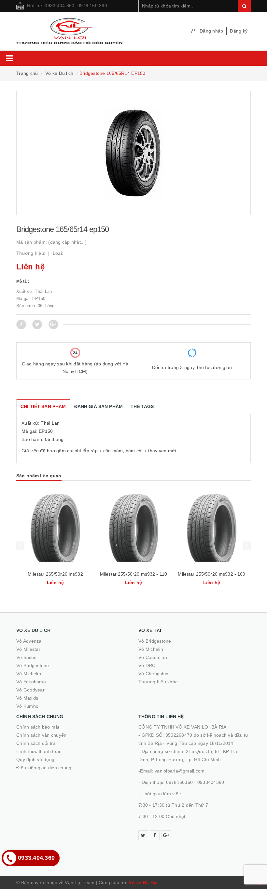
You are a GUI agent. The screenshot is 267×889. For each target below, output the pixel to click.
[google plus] (166, 835)
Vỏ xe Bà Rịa (143, 882)
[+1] (53, 324)
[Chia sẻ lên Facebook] (21, 324)
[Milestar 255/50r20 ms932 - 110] (55, 528)
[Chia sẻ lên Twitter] (37, 324)
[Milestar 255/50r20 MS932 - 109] (133, 528)
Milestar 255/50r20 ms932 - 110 (55, 574)
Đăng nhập (211, 31)
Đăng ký (238, 31)
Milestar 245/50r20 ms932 (211, 574)
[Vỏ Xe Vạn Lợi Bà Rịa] (72, 31)
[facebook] (154, 835)
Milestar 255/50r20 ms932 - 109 (133, 574)
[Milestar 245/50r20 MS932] (212, 528)
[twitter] (143, 835)
